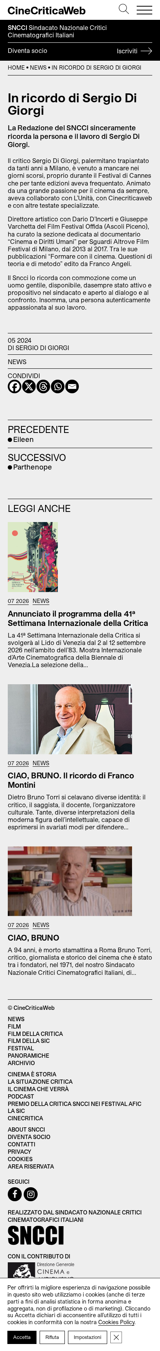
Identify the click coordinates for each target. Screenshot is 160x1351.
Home (16, 67)
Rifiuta (52, 1337)
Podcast (21, 1096)
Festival (21, 1048)
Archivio (21, 1063)
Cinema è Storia (32, 1074)
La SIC (16, 1110)
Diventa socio (73, 50)
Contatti (21, 1144)
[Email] (72, 386)
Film (14, 1026)
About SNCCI (26, 1129)
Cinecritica (25, 1118)
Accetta (22, 1337)
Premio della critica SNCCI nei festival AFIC (74, 1103)
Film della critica (35, 1033)
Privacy (19, 1151)
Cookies (20, 1159)
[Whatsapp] (57, 386)
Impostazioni (87, 1337)
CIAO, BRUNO (33, 937)
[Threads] (43, 386)
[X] (29, 386)
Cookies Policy (116, 1322)
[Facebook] (14, 386)
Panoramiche (28, 1055)
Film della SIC (29, 1040)
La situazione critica (40, 1081)
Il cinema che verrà (38, 1089)
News (38, 67)
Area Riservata (31, 1166)
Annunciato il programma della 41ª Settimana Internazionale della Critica (78, 618)
